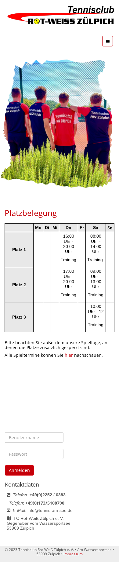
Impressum (73, 554)
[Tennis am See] (59, 15)
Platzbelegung (31, 212)
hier (69, 355)
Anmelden (19, 470)
